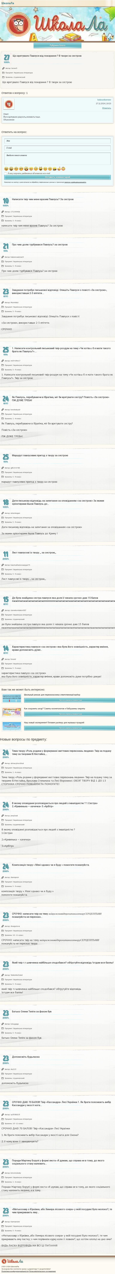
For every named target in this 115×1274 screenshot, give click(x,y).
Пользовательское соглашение (42, 1271)
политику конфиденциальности (75, 182)
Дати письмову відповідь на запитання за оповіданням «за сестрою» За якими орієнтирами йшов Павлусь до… (58, 502)
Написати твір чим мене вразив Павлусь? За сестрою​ (43, 199)
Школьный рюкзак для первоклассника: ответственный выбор (52, 694)
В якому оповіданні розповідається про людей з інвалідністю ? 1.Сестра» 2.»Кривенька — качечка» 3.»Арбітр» (55, 805)
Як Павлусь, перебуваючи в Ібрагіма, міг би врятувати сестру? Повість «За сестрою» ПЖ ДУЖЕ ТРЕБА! (60, 399)
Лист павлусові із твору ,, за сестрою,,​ (34, 552)
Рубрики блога (57, 45)
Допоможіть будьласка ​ (26, 1056)
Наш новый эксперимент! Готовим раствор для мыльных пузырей (54, 722)
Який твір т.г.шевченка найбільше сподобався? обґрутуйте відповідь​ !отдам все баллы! (63, 962)
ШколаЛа (7, 3)
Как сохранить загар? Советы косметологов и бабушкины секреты (54, 708)
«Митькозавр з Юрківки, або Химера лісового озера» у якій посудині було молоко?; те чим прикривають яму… (62, 1211)
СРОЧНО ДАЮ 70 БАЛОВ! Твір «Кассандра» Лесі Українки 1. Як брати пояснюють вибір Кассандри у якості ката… (61, 1104)
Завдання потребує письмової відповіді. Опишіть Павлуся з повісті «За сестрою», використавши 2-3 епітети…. (59, 292)
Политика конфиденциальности (15, 1271)
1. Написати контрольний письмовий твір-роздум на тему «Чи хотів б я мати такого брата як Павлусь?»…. (61, 350)
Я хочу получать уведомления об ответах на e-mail (29, 173)
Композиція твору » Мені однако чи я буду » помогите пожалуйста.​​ (51, 864)
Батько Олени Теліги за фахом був (32, 1011)
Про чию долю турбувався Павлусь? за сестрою (40, 244)
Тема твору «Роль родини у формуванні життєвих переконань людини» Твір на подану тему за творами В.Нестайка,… (61, 752)
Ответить (106, 108)
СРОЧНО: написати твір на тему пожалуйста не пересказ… (61, 915)
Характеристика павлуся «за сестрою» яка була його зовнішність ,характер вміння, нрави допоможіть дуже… (60, 648)
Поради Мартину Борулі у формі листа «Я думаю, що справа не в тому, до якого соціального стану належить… (58, 1162)
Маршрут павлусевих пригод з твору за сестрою (40, 455)
